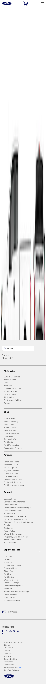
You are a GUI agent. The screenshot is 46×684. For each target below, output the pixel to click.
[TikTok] (3, 634)
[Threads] (18, 631)
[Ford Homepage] (9, 677)
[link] (7, 645)
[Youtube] (10, 631)
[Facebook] (3, 631)
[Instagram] (14, 631)
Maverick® (7, 358)
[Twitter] (6, 631)
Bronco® (6, 355)
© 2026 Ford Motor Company (13, 642)
